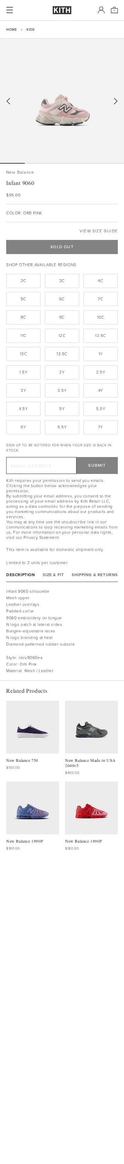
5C (23, 299)
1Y (101, 354)
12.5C (100, 335)
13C (23, 354)
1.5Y (23, 372)
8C (23, 317)
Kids (30, 29)
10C (100, 317)
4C (100, 281)
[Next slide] (115, 101)
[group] (62, 101)
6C (62, 299)
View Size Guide (99, 231)
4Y (100, 390)
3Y (23, 390)
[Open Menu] (9, 10)
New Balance (20, 172)
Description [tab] (20, 575)
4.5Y (23, 409)
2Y (61, 372)
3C (62, 281)
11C (23, 335)
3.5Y (62, 390)
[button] (37, 163)
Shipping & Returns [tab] (95, 575)
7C (100, 299)
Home (11, 29)
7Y (100, 427)
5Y (61, 409)
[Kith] (62, 10)
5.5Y (100, 409)
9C (62, 317)
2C (23, 281)
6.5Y (62, 427)
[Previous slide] (8, 101)
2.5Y (100, 372)
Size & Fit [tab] (53, 575)
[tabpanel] (62, 631)
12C (62, 335)
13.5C (62, 354)
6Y (23, 427)
